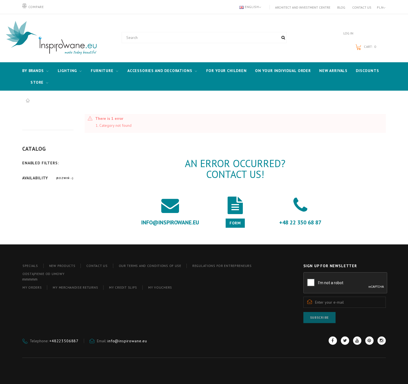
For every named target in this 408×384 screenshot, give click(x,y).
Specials (30, 266)
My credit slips (123, 287)
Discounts (367, 70)
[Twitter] (345, 340)
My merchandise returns (75, 287)
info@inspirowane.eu (127, 340)
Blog (341, 7)
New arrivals (333, 70)
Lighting (67, 70)
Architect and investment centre (302, 7)
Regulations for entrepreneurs (222, 266)
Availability (35, 177)
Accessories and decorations (159, 70)
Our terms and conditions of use (150, 266)
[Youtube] (357, 340)
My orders (32, 287)
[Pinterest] (369, 340)
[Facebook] (333, 340)
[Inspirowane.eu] (50, 38)
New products (62, 266)
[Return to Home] (28, 100)
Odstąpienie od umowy (43, 274)
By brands (33, 70)
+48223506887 (64, 340)
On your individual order (283, 70)
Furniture (102, 70)
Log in (348, 33)
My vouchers (160, 287)
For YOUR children (226, 70)
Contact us (361, 7)
